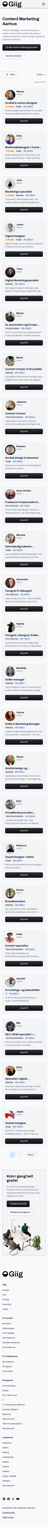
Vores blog (6, 1304)
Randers (5, 1471)
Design (5, 1390)
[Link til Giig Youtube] (17, 1498)
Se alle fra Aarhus (13, 55)
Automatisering (8, 1385)
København (7, 1442)
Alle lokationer (8, 1485)
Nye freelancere (8, 1347)
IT (3, 1400)
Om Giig (5, 1299)
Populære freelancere (11, 1342)
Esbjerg (5, 1461)
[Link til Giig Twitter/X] (13, 1498)
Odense (5, 1466)
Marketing (6, 1414)
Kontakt (5, 1290)
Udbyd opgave (8, 1328)
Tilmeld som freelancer (20, 1212)
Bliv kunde (6, 1323)
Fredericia (6, 1480)
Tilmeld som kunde (18, 1203)
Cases (5, 1309)
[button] (43, 4)
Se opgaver (7, 1366)
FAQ (4, 1294)
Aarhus (5, 1447)
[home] (12, 4)
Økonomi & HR (8, 1419)
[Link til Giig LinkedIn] (4, 1498)
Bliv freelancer (8, 1361)
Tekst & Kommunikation (12, 1423)
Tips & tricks (7, 1371)
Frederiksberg (8, 1457)
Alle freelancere (8, 1337)
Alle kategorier (8, 1428)
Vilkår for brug (8, 1517)
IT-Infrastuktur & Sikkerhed (13, 1404)
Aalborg (5, 1452)
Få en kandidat (8, 1333)
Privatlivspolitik (8, 1512)
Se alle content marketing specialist (21, 47)
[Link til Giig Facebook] (8, 1498)
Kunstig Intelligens (10, 1409)
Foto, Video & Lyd (9, 1395)
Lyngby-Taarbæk (9, 1476)
